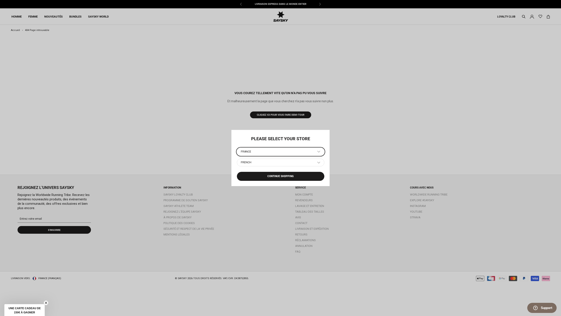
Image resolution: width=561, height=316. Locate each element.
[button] (24, 310)
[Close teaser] (46, 303)
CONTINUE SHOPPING (280, 176)
